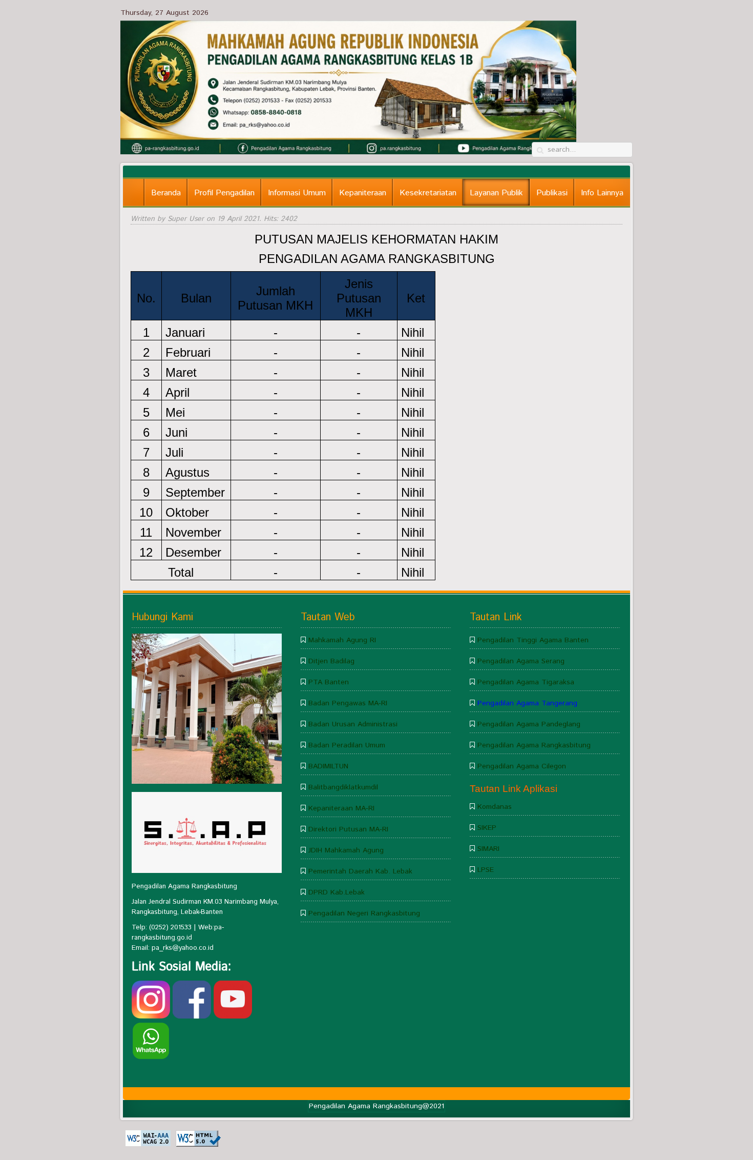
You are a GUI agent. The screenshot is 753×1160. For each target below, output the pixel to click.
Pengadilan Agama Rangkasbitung (534, 745)
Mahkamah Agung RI (342, 640)
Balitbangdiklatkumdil (343, 787)
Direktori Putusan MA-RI (348, 829)
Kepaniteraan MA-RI (341, 808)
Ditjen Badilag (331, 661)
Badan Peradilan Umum (346, 745)
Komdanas (494, 807)
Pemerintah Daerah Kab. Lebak (360, 871)
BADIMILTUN (328, 766)
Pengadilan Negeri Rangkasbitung (364, 913)
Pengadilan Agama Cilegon (521, 766)
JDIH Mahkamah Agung (346, 850)
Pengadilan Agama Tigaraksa (525, 682)
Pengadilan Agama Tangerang (527, 703)
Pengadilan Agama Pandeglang (528, 724)
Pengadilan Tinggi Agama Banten (533, 640)
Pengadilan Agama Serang (520, 661)
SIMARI (488, 849)
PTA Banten (328, 682)
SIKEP (486, 828)
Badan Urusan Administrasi (353, 724)
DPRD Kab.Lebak (336, 892)
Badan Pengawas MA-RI (347, 703)
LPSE (485, 870)
